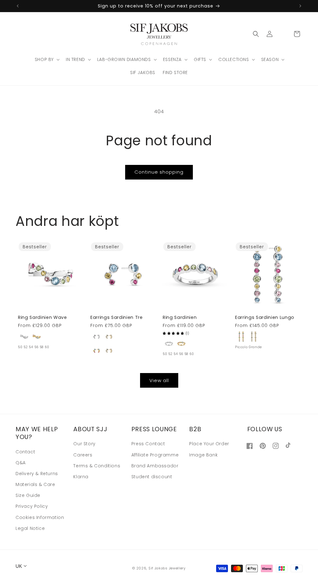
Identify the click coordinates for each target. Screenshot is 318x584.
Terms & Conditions (96, 466)
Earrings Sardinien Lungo (264, 317)
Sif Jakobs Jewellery (167, 568)
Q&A (21, 463)
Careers (82, 455)
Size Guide (28, 495)
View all (159, 380)
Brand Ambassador (155, 466)
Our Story (84, 444)
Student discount (151, 477)
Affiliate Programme (155, 455)
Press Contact (148, 444)
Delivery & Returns (37, 473)
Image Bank (203, 455)
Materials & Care (35, 484)
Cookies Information (40, 517)
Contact (25, 452)
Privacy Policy (32, 506)
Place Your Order (209, 444)
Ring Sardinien (180, 317)
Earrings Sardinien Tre (116, 317)
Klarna (81, 477)
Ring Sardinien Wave (42, 317)
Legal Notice (30, 528)
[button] (46, 59)
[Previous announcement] (18, 6)
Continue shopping (159, 172)
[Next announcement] (300, 6)
